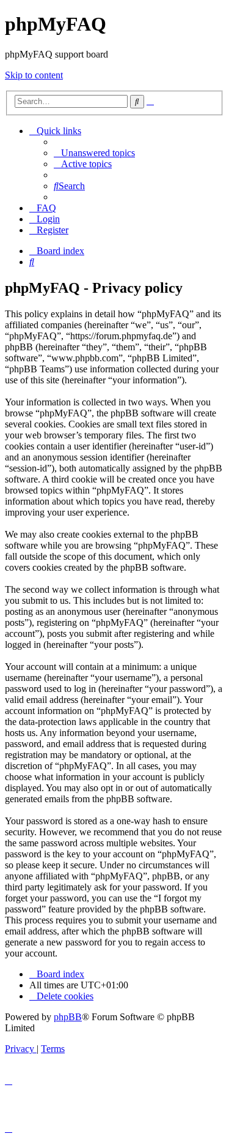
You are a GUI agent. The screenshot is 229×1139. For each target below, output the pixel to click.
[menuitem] (94, 153)
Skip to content (34, 75)
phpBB (68, 1017)
